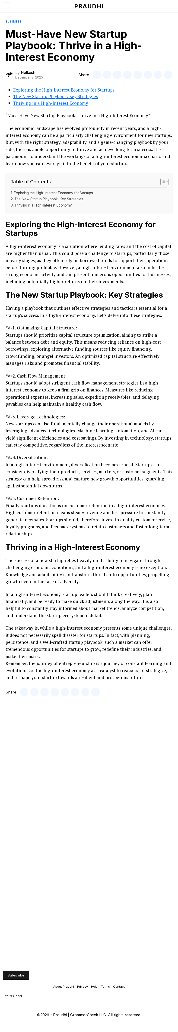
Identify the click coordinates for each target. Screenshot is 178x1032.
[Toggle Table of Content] (162, 182)
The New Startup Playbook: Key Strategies (55, 96)
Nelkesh (28, 72)
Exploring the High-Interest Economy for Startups (63, 90)
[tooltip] (97, 75)
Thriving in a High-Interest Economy (50, 103)
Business (14, 21)
